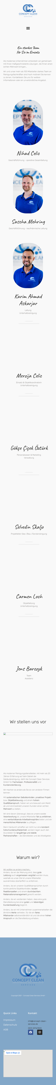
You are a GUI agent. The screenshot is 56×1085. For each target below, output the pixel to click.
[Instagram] (39, 1032)
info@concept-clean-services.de (37, 1022)
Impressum (9, 1019)
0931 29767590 (35, 1028)
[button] (28, 28)
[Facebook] (30, 1032)
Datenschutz (10, 1024)
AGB (5, 1029)
